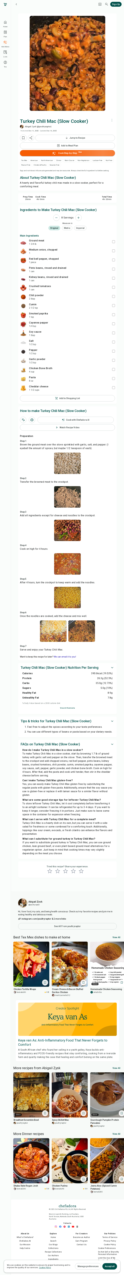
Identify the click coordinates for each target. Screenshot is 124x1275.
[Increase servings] (78, 218)
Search (53, 1241)
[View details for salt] (23, 342)
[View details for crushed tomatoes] (23, 287)
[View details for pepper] (23, 351)
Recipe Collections (53, 1252)
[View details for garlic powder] (23, 360)
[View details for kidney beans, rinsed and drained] (23, 278)
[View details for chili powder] (23, 297)
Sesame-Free (54, 165)
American (34, 160)
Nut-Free (109, 160)
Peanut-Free (25, 165)
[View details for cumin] (23, 306)
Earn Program (82, 1241)
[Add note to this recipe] (23, 420)
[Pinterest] (65, 1227)
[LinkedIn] (69, 1227)
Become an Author (81, 1237)
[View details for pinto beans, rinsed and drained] (23, 269)
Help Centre (25, 1248)
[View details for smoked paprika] (23, 315)
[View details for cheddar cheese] (23, 388)
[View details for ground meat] (23, 242)
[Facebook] (61, 1227)
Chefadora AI (25, 1241)
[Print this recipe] (32, 420)
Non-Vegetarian (83, 160)
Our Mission (25, 1245)
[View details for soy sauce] (23, 333)
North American (47, 160)
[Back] (16, 4)
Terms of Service (109, 1237)
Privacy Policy (110, 1241)
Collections (53, 1248)
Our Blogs (53, 1245)
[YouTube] (74, 1227)
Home (53, 1237)
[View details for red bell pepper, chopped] (23, 260)
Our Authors (53, 1255)
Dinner (58, 160)
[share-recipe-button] (31, 138)
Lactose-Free (97, 160)
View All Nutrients (67, 708)
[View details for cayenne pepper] (23, 324)
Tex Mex (24, 160)
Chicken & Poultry (40, 165)
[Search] (107, 4)
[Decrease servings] (56, 218)
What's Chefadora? (25, 1237)
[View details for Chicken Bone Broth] (23, 370)
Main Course (69, 160)
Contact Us (82, 1245)
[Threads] (78, 1227)
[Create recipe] (100, 4)
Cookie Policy (110, 1245)
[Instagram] (57, 1227)
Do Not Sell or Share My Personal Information (108, 1253)
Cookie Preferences (107, 1248)
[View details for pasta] (23, 379)
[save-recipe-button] (23, 138)
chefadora (67, 1205)
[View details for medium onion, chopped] (23, 251)
